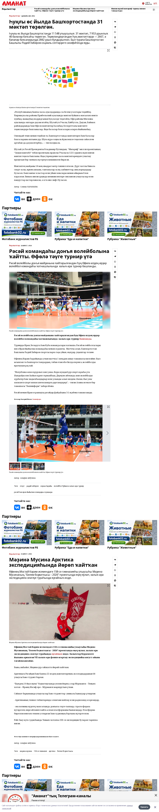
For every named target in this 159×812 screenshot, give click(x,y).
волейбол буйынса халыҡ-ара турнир (69, 486)
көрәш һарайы (46, 486)
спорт (22, 486)
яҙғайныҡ (57, 653)
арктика (52, 751)
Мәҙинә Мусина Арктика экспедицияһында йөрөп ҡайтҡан (88, 10)
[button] (107, 433)
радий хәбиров (33, 486)
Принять (144, 807)
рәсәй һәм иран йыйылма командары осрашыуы (33, 492)
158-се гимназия (40, 751)
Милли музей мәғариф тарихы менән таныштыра (128, 10)
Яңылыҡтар (8, 9)
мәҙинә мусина (26, 751)
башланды (85, 338)
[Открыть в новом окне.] (19, 199)
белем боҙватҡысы (65, 751)
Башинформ (37, 399)
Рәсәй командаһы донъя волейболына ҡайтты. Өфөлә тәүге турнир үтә (52, 10)
